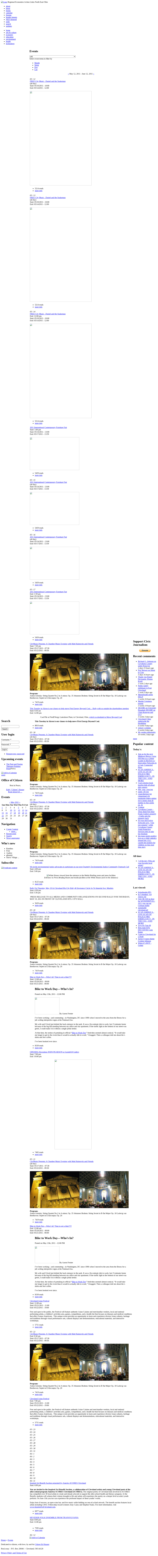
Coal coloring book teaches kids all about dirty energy (146, 785)
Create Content (12, 829)
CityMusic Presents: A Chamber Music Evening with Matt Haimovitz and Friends (61, 644)
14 (26, 810)
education (9, 37)
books (8, 11)
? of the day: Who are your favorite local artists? (146, 863)
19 (19, 813)
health (8, 41)
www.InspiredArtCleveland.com (42, 1507)
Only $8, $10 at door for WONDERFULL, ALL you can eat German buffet (146, 902)
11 (15, 810)
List (35, 70)
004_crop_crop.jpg (145, 789)
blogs (8, 8)
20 (23, 813)
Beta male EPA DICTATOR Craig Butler (145, 930)
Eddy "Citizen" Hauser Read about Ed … (15, 791)
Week (36, 65)
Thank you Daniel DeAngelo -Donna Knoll (145, 679)
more (3, 775)
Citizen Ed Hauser (42, 1544)
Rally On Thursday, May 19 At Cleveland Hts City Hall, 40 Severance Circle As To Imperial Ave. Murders (71, 888)
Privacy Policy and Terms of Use (14, 1553)
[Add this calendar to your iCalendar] (9, 773)
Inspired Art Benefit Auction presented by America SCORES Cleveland (58, 1483)
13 (23, 810)
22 (3, 816)
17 (11, 813)
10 (11, 810)
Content (141, 807)
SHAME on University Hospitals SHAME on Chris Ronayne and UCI (147, 711)
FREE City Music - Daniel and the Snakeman (48, 81)
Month (37, 63)
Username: (6, 740)
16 (7, 813)
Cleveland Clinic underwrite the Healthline (144, 721)
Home (3, 1540)
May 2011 (15, 802)
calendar (9, 13)
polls (8, 22)
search (8, 24)
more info (38, 191)
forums (8, 15)
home (8, 30)
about (8, 6)
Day (36, 67)
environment (11, 39)
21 (26, 813)
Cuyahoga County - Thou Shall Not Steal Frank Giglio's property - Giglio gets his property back (147, 813)
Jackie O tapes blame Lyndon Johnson (146, 940)
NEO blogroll (11, 19)
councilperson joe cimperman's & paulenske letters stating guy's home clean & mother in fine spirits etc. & (147, 799)
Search (9, 836)
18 (15, 813)
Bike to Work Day (79, 1033)
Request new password (15, 754)
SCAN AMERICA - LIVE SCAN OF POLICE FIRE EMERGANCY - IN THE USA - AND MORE (146, 775)
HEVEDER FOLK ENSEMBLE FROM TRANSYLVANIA (54, 1517)
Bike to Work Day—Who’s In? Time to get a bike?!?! (51, 977)
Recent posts (11, 834)
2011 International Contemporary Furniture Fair (48, 427)
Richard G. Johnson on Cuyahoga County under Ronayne (147, 663)
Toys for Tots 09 (144, 925)
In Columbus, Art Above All (145, 895)
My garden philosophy (147, 732)
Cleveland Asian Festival (39, 1301)
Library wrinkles (144, 728)
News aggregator (13, 838)
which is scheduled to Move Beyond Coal (105, 717)
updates (9, 26)
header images (11, 17)
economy (9, 35)
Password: (6, 744)
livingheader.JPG (144, 892)
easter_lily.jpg (143, 792)
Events (10, 1540)
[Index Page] (4, 2)
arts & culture (11, 33)
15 (3, 813)
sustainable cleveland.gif (143, 909)
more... (14, 831)
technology (10, 44)
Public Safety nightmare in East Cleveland (145, 688)
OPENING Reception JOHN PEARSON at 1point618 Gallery (54, 1052)
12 (19, 810)
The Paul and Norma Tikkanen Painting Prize (14, 766)
